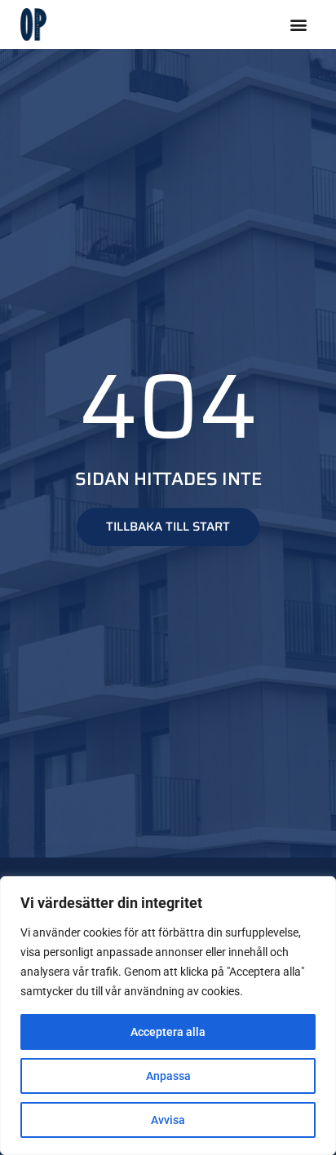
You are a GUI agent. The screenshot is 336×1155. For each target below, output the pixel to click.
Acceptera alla (168, 1031)
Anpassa (168, 1075)
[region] (168, 1015)
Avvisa (168, 1119)
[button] (298, 24)
